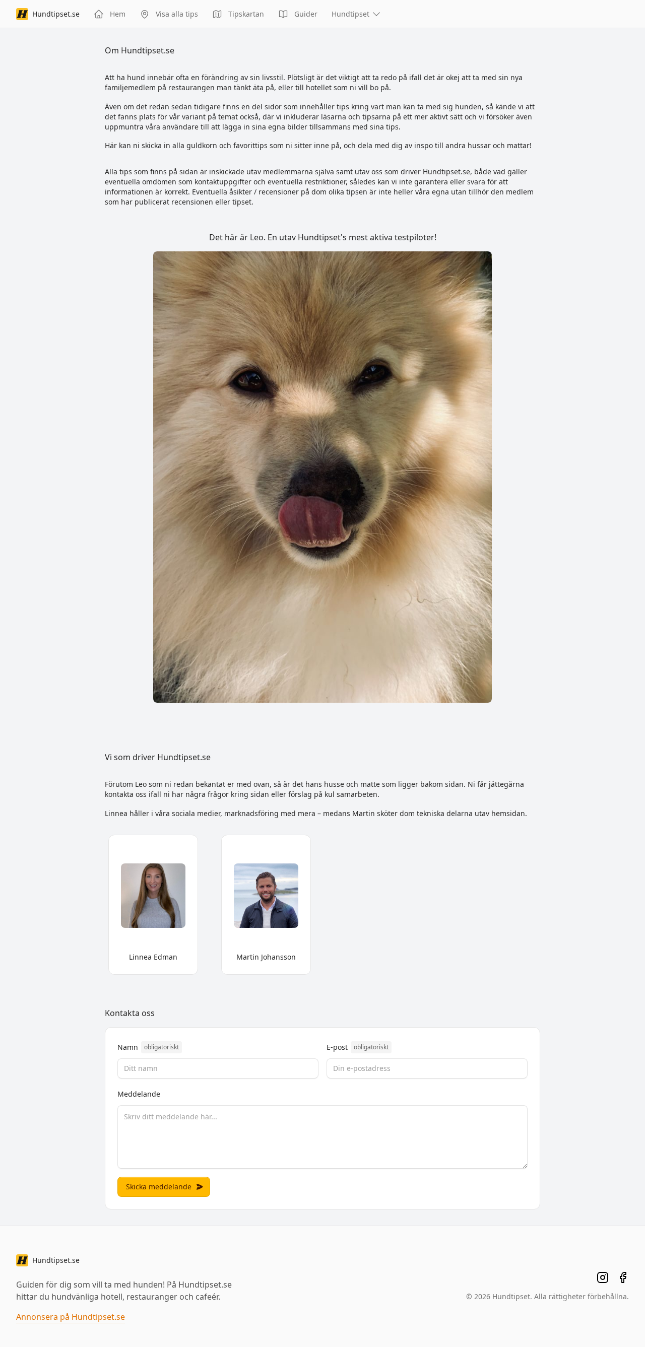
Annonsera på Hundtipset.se (70, 1316)
